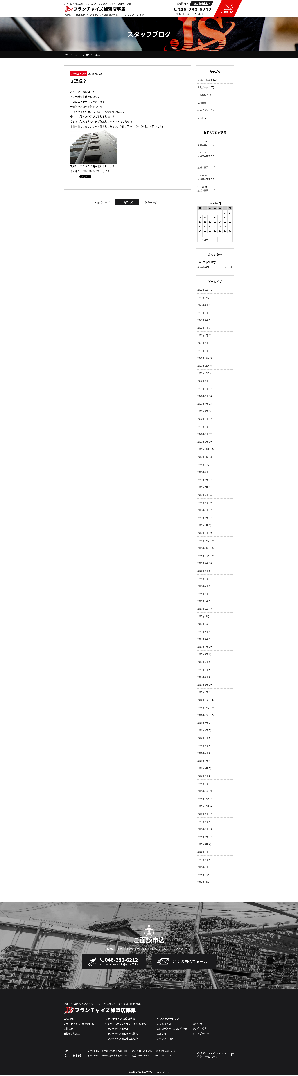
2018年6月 (202, 585)
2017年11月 (203, 616)
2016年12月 (203, 699)
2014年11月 (203, 882)
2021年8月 (202, 304)
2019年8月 (202, 479)
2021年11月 (203, 297)
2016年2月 (202, 775)
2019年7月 (202, 487)
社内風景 (201, 102)
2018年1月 (202, 601)
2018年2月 (202, 593)
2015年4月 (202, 851)
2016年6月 (202, 745)
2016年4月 (202, 760)
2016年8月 (202, 730)
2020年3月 (202, 426)
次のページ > (152, 202)
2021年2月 (202, 342)
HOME (67, 54)
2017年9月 (202, 631)
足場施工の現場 (205, 79)
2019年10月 (203, 464)
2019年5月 (202, 502)
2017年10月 (203, 623)
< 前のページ (102, 202)
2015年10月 (203, 806)
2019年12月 (203, 449)
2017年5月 (202, 661)
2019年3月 (202, 517)
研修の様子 (202, 94)
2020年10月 (203, 373)
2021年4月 (202, 335)
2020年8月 (202, 388)
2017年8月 (202, 639)
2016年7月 (202, 737)
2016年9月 (202, 722)
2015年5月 (202, 844)
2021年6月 (202, 320)
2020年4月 (202, 418)
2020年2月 (202, 434)
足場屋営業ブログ (206, 144)
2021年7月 (202, 312)
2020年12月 (203, 358)
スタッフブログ (81, 54)
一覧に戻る (127, 202)
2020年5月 (202, 411)
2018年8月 (202, 570)
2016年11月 (203, 707)
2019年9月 (202, 472)
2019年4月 (202, 509)
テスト (200, 117)
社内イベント (203, 110)
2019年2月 (202, 525)
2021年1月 (202, 350)
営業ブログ (202, 87)
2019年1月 (202, 532)
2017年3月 (202, 677)
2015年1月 (202, 866)
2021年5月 (202, 327)
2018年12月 (203, 540)
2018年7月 (202, 578)
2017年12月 (203, 608)
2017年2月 (202, 684)
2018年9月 (202, 563)
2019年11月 (203, 456)
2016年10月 (203, 715)
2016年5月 (202, 753)
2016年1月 (202, 783)
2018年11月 (203, 547)
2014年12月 (203, 874)
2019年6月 (202, 494)
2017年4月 (202, 669)
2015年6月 (202, 836)
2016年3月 (202, 768)
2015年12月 (203, 791)
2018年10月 (203, 555)
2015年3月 (202, 859)
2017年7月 (202, 646)
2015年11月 (203, 798)
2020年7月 (202, 396)
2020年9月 (202, 380)
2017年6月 (202, 654)
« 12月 (205, 239)
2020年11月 (203, 365)
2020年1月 (202, 441)
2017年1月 (202, 692)
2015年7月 (202, 828)
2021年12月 (203, 289)
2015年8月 (202, 821)
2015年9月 (202, 813)
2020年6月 (202, 403)
